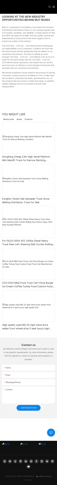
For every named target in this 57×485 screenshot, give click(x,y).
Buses (19, 119)
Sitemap (28, 480)
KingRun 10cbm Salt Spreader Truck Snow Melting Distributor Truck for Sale (26, 200)
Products (28, 119)
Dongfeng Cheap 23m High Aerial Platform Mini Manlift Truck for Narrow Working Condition (26, 158)
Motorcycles (8, 119)
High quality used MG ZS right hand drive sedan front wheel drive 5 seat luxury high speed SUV (25, 327)
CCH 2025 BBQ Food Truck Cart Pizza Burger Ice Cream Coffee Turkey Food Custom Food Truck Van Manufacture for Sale (27, 284)
